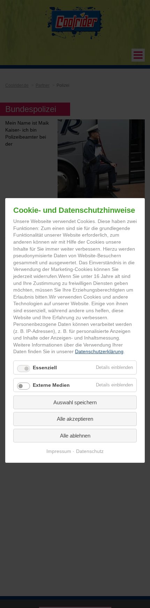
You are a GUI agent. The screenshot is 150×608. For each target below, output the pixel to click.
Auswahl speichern (75, 402)
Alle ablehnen (75, 436)
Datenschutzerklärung (99, 351)
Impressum (58, 451)
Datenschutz (90, 451)
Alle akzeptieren (75, 419)
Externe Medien (51, 385)
